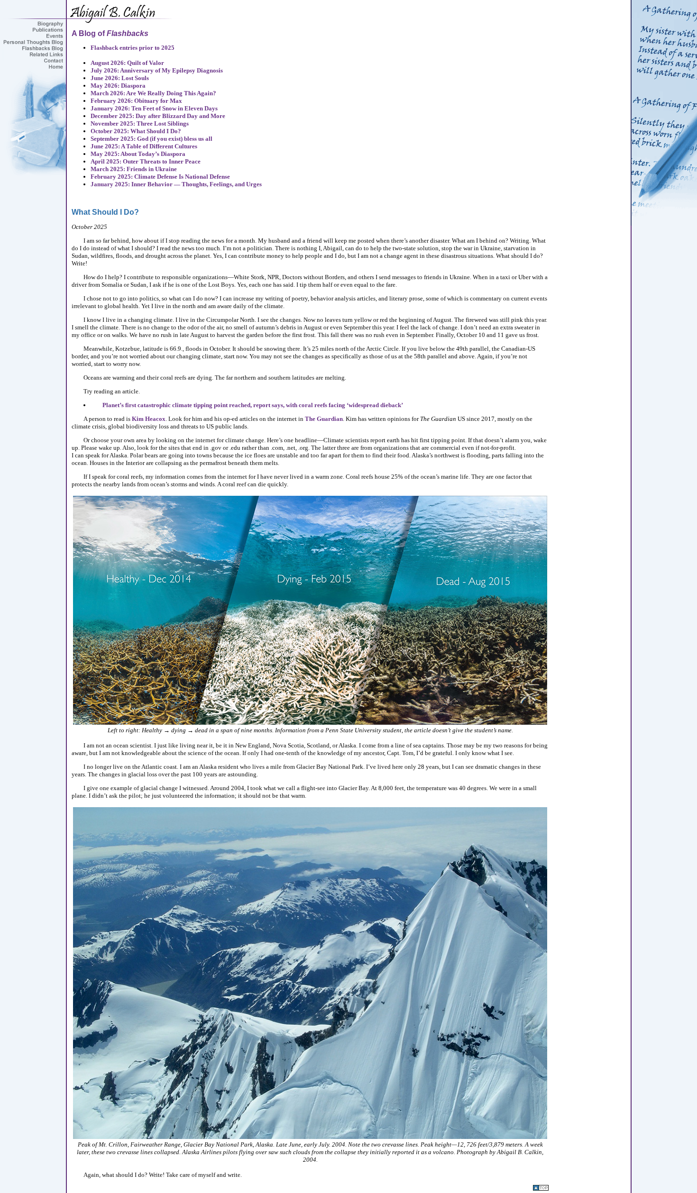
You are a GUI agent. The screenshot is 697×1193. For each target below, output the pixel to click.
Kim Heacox (148, 418)
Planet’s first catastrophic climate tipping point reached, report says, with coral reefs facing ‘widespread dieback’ (252, 405)
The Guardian (324, 418)
